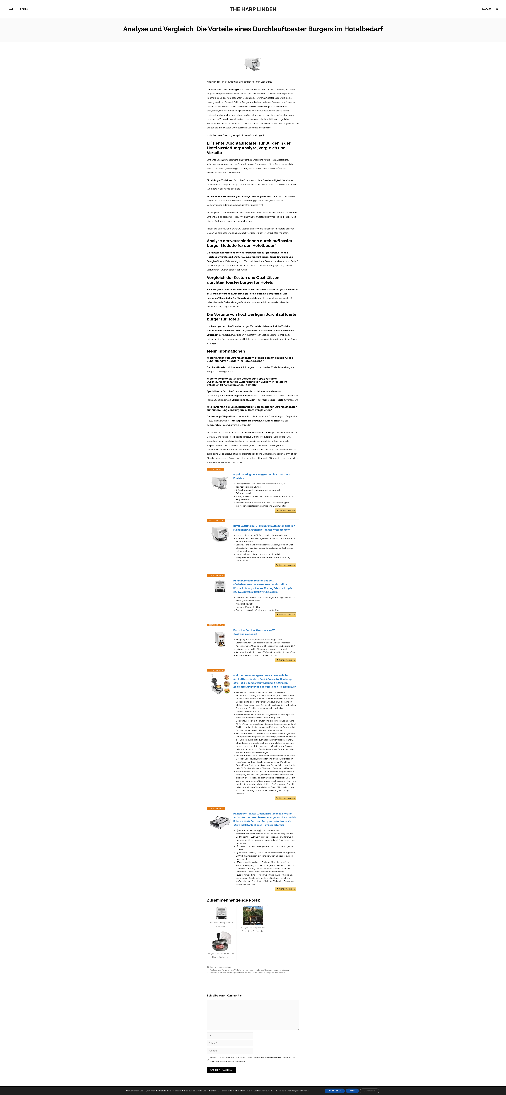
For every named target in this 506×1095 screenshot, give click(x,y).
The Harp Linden (253, 9)
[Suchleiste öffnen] (497, 9)
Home (10, 9)
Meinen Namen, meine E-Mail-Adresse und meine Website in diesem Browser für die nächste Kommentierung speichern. (252, 1059)
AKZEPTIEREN (335, 1091)
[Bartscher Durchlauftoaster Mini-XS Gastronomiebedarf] (220, 639)
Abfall (352, 1091)
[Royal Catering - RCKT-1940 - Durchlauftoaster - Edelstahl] (220, 483)
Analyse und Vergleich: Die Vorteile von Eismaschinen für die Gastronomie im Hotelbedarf (250, 970)
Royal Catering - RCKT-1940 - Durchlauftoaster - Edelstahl (261, 476)
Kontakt (486, 9)
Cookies (257, 1091)
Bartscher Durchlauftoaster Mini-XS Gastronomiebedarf (254, 632)
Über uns (23, 9)
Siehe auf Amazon (287, 510)
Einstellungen (292, 1091)
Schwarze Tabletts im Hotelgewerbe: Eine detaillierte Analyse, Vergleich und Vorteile (247, 973)
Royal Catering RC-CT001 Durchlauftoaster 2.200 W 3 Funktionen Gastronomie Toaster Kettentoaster (264, 527)
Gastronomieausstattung (221, 967)
